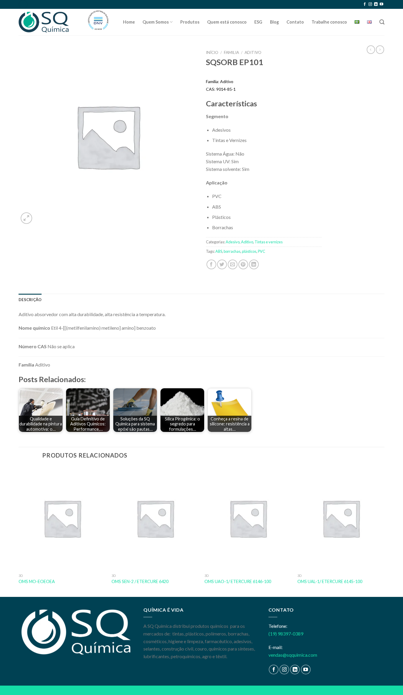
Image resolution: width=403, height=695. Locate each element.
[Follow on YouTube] (381, 4)
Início (212, 52)
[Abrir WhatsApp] (388, 680)
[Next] (384, 530)
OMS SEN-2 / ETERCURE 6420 (140, 581)
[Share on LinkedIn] (254, 264)
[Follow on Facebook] (364, 4)
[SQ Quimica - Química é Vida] (48, 22)
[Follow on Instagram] (370, 4)
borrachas (232, 251)
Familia (231, 52)
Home (129, 21)
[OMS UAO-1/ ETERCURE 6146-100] (247, 518)
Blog (274, 21)
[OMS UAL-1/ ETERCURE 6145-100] (340, 518)
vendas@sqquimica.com (292, 655)
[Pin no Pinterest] (243, 264)
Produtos (189, 21)
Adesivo (233, 242)
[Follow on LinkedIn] (376, 4)
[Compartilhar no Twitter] (222, 264)
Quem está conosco (227, 21)
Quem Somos (155, 21)
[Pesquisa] (381, 22)
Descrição (30, 299)
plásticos (249, 251)
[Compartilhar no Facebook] (211, 264)
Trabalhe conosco (329, 21)
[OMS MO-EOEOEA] (62, 518)
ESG (258, 21)
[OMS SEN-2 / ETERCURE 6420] (155, 518)
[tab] (30, 300)
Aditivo (253, 52)
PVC (261, 251)
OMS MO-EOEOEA (37, 581)
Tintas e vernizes (269, 242)
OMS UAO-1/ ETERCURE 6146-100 (237, 581)
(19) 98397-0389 (285, 633)
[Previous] (18, 530)
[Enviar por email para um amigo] (232, 264)
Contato (295, 21)
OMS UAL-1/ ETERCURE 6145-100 (329, 581)
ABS (218, 251)
